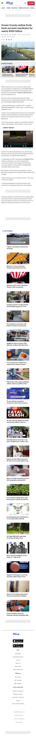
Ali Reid (14, 34)
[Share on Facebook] (6, 39)
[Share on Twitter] (9, 39)
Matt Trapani (4, 34)
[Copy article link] (11, 39)
